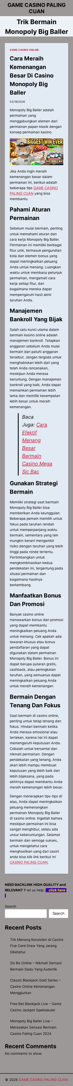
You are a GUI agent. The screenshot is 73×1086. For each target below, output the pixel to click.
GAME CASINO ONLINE (24, 49)
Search (10, 906)
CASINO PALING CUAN (29, 862)
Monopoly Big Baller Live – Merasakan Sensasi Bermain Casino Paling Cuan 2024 (33, 1027)
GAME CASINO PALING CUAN (43, 1080)
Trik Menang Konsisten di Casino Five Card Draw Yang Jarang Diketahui (36, 946)
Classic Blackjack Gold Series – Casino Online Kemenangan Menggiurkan (35, 986)
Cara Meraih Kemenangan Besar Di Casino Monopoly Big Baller (32, 75)
